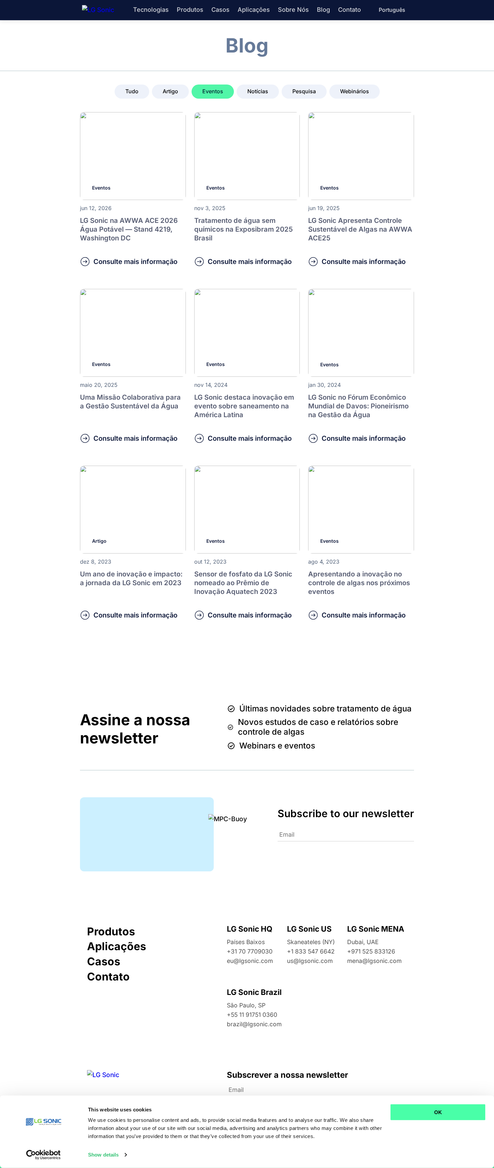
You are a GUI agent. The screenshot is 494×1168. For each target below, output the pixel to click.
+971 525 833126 (371, 951)
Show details (103, 1155)
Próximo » (256, 662)
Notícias (257, 91)
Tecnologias (151, 9)
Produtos (190, 9)
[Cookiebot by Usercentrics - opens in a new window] (43, 1155)
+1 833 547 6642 (311, 951)
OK (438, 1112)
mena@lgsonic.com (374, 960)
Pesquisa (304, 91)
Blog (323, 9)
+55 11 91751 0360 (252, 1014)
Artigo (170, 91)
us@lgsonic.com (310, 960)
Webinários (354, 91)
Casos (220, 9)
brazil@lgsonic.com (254, 1024)
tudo (131, 91)
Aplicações (254, 9)
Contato (349, 9)
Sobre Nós (293, 9)
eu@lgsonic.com (250, 960)
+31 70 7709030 (250, 951)
